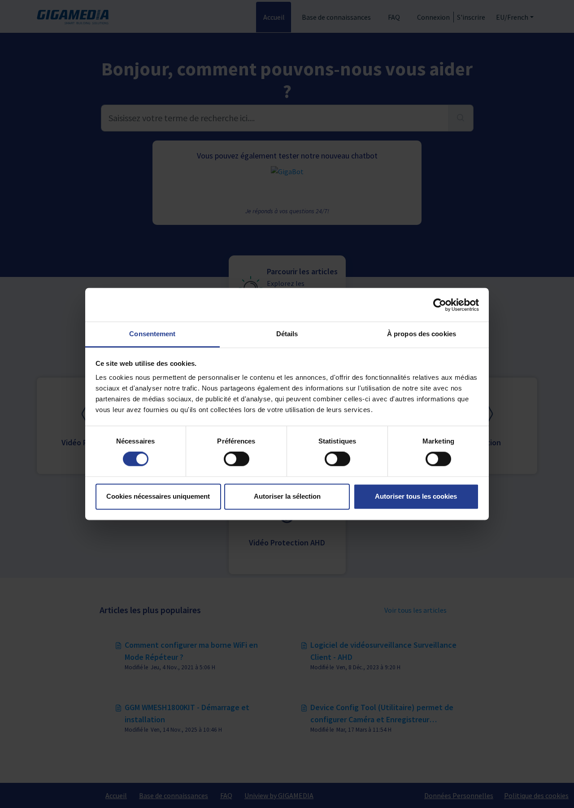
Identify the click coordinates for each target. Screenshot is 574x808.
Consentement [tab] (152, 334)
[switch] (236, 459)
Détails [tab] (287, 334)
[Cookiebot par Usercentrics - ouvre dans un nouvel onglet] (439, 305)
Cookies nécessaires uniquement (158, 496)
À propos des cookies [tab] (421, 334)
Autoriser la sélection (287, 496)
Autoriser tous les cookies (416, 496)
